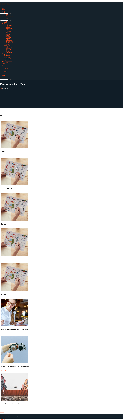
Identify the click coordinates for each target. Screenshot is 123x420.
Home (1, 88)
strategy (4, 370)
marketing (2, 155)
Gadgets (3, 224)
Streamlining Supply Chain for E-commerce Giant (16, 404)
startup (5, 333)
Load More (2, 412)
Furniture (4, 151)
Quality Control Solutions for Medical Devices (15, 366)
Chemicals (4, 294)
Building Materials (6, 189)
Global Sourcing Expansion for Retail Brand (14, 329)
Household (4, 259)
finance (2, 370)
